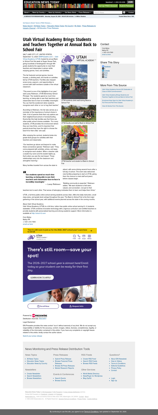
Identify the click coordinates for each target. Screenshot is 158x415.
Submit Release (126, 6)
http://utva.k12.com (39, 213)
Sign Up (114, 380)
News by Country (38, 12)
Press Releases (84, 12)
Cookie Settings (92, 399)
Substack (59, 394)
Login (113, 378)
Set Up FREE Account (108, 6)
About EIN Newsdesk (119, 359)
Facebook (44, 394)
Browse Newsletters (34, 378)
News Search (28, 26)
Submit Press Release (63, 359)
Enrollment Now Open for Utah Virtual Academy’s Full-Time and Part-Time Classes (117, 101)
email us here (28, 224)
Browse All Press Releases (65, 366)
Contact (131, 12)
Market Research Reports (64, 368)
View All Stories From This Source (112, 106)
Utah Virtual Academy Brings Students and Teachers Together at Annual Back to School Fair (117, 96)
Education (55, 26)
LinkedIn (50, 394)
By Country (69, 26)
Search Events (60, 378)
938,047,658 (65, 16)
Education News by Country (37, 363)
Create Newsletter (33, 373)
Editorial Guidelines (118, 366)
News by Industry (54, 12)
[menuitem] (38, 361)
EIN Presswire (57, 392)
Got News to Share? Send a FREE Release (37, 23)
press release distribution (72, 392)
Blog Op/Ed (87, 378)
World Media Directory (91, 373)
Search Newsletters (34, 376)
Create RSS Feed (89, 359)
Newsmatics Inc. (30, 396)
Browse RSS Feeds (90, 363)
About (26, 12)
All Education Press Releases (48, 28)
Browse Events (60, 380)
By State (78, 26)
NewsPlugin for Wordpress (92, 376)
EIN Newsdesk (47, 392)
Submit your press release (32, 336)
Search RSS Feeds (90, 361)
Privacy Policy (116, 368)
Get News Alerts (70, 12)
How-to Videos (116, 361)
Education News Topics (35, 361)
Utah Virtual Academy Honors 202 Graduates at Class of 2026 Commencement (117, 90)
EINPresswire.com (45, 56)
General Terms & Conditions (67, 399)
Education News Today (41, 2)
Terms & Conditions (118, 363)
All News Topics (39, 26)
